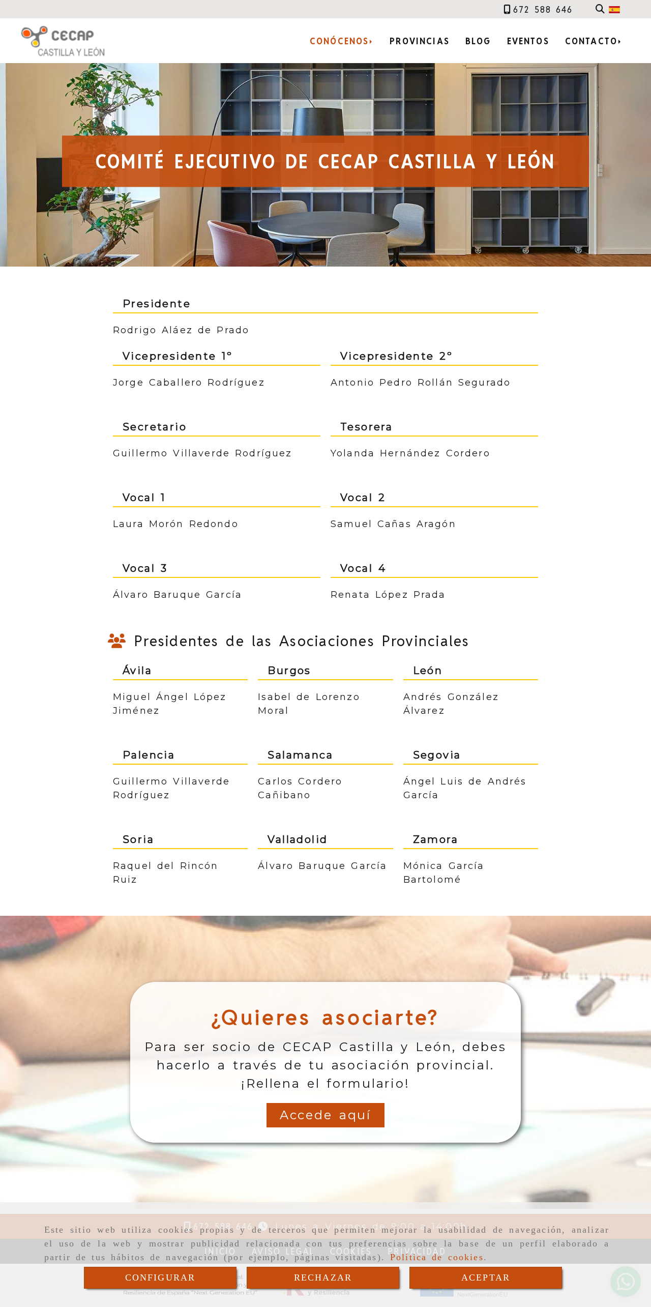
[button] (326, 1115)
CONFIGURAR (160, 1277)
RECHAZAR (323, 1277)
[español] (614, 9)
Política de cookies (437, 1257)
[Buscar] (600, 9)
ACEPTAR (485, 1277)
